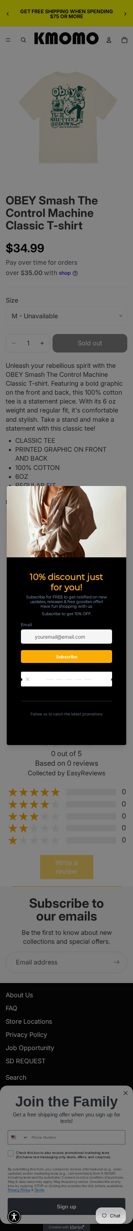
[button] (14, 1217)
